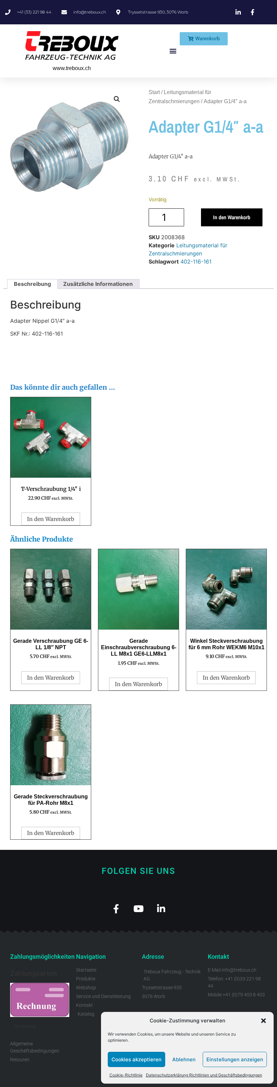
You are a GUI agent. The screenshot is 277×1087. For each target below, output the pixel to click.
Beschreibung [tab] (32, 283)
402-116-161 (195, 261)
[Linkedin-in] (161, 908)
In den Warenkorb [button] (50, 519)
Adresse (153, 956)
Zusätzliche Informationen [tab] (98, 283)
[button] (263, 1020)
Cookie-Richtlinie (126, 1075)
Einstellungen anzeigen (234, 1059)
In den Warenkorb (231, 217)
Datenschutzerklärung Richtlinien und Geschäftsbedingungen (204, 1075)
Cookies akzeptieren (136, 1059)
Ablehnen (184, 1059)
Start (154, 92)
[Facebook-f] (116, 908)
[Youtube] (138, 908)
